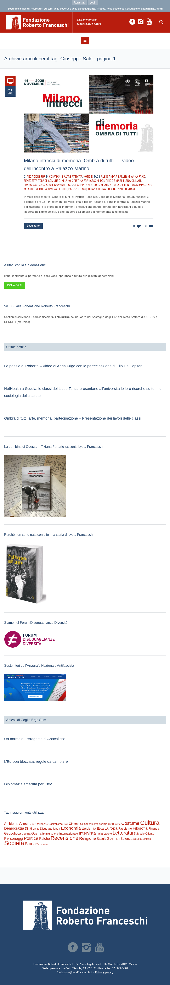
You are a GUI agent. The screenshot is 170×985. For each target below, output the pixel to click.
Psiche (44, 838)
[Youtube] (149, 22)
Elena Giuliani (132, 180)
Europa (111, 828)
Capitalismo (56, 823)
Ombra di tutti (57, 189)
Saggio (101, 838)
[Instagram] (141, 22)
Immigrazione (50, 833)
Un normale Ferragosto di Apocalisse (34, 739)
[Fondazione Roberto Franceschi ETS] (85, 915)
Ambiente (11, 823)
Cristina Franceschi (85, 180)
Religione (87, 838)
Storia (30, 843)
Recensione (64, 838)
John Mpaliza (103, 185)
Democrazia (14, 828)
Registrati (79, 2)
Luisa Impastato (141, 185)
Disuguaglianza (50, 828)
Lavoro (108, 833)
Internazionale (68, 833)
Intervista (87, 833)
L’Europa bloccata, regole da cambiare (36, 761)
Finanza (153, 828)
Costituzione (114, 824)
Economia (71, 828)
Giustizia (26, 833)
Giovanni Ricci (63, 185)
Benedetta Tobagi (35, 180)
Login (93, 2)
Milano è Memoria (35, 189)
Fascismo (125, 828)
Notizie (88, 176)
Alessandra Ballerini (115, 176)
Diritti (28, 828)
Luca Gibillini (121, 185)
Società (14, 843)
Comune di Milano (59, 180)
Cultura (149, 822)
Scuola (137, 838)
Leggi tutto (33, 225)
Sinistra (146, 838)
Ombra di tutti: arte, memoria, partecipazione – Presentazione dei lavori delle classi (72, 418)
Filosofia (140, 828)
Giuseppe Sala (82, 185)
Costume (130, 823)
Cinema (74, 823)
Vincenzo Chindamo (123, 189)
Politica (31, 838)
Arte (46, 824)
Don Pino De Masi (111, 180)
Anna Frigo (138, 176)
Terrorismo (41, 844)
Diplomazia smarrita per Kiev (28, 784)
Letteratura (124, 833)
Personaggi (13, 838)
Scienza (126, 838)
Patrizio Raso (77, 189)
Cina (65, 824)
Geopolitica (12, 833)
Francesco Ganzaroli (38, 185)
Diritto (36, 828)
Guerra (36, 833)
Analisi (39, 823)
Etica (100, 828)
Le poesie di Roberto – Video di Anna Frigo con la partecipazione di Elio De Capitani (73, 366)
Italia (100, 833)
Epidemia (89, 828)
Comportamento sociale (93, 824)
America (26, 823)
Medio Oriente (145, 833)
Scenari (113, 838)
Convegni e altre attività (65, 176)
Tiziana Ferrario (99, 189)
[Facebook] (132, 22)
